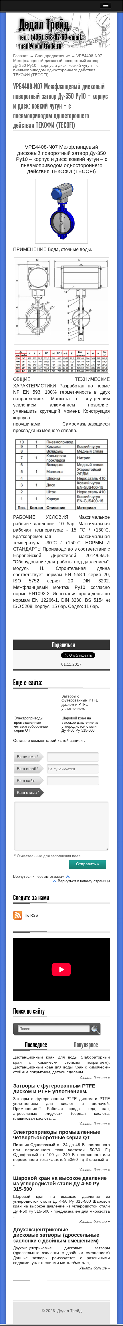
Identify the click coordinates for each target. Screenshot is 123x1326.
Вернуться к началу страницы (84, 881)
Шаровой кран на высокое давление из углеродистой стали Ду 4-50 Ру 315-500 (79, 724)
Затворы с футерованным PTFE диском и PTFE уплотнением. (79, 702)
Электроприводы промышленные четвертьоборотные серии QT (31, 724)
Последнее (36, 1044)
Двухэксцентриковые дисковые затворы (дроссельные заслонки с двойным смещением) (56, 1235)
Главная (21, 55)
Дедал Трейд (44, 24)
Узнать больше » (94, 1078)
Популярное (86, 1044)
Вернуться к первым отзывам (38, 876)
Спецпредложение (52, 55)
